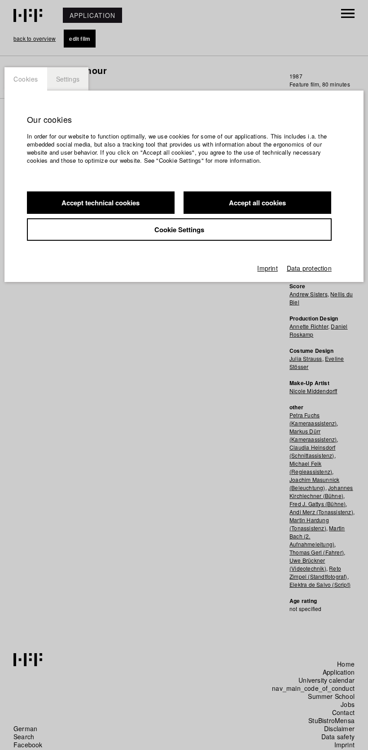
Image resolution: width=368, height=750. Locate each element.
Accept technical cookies (100, 203)
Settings (68, 78)
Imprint (267, 268)
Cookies (25, 78)
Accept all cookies (257, 203)
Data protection (309, 268)
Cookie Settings (179, 229)
